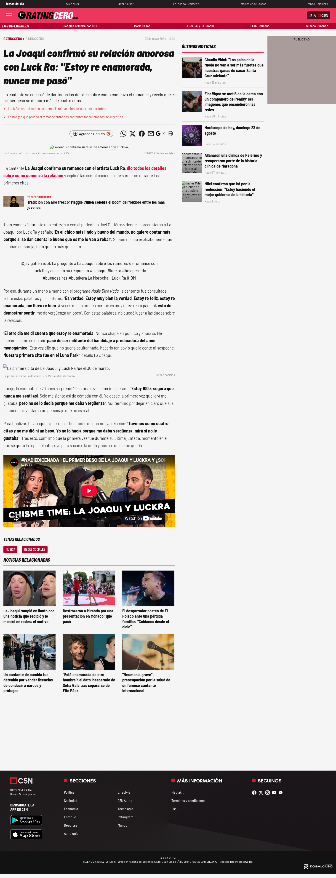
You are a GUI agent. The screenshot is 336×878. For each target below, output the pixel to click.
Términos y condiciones (188, 800)
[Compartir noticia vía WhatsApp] (123, 133)
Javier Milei (71, 4)
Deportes (70, 825)
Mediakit (177, 792)
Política (69, 792)
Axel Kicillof (125, 4)
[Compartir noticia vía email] (150, 133)
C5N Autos (125, 800)
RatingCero (35, 38)
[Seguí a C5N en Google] (158, 135)
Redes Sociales (34, 549)
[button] (170, 133)
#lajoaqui (98, 270)
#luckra (114, 270)
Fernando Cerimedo (186, 4)
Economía (71, 808)
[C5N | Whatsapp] (282, 792)
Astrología (71, 833)
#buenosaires (55, 277)
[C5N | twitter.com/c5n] (262, 792)
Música (10, 549)
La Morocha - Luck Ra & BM (112, 277)
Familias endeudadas (252, 4)
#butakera (77, 277)
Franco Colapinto (317, 4)
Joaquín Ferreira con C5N (81, 26)
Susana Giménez (317, 26)
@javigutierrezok (36, 263)
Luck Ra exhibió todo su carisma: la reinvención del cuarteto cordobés (57, 108)
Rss (173, 808)
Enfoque (70, 817)
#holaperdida (134, 270)
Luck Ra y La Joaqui (200, 26)
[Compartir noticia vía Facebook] (141, 133)
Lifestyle (124, 792)
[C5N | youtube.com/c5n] (275, 792)
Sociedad (70, 800)
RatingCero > (13, 38)
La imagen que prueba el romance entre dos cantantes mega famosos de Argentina (65, 117)
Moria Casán (142, 26)
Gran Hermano (260, 26)
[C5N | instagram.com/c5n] (268, 792)
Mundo (122, 825)
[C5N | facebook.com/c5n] (255, 792)
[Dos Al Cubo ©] (318, 868)
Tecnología (125, 808)
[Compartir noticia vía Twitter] (132, 133)
